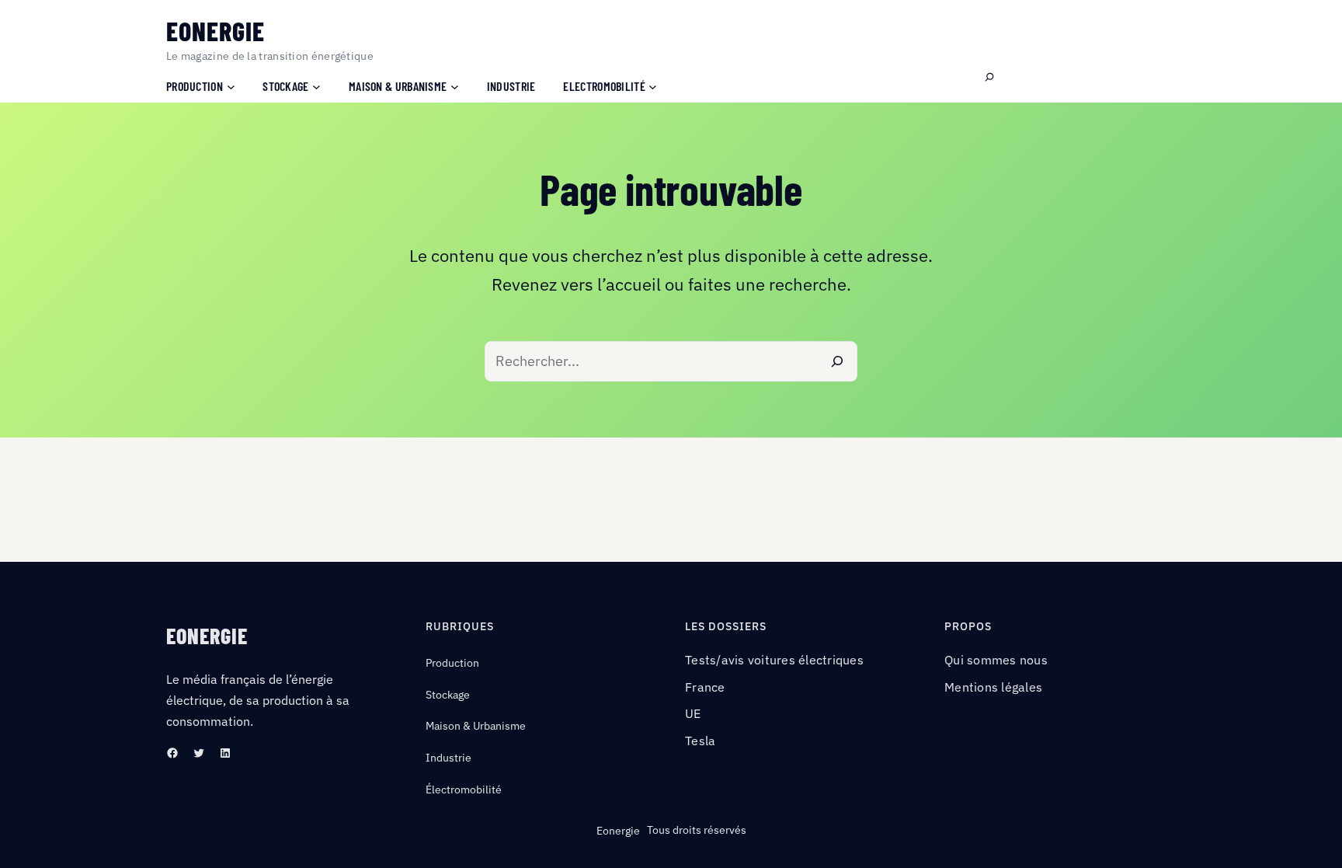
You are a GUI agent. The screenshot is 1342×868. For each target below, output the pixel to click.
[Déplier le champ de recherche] (989, 77)
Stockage (448, 695)
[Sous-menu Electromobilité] (652, 86)
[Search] (837, 361)
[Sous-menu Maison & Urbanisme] (454, 86)
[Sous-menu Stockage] (316, 86)
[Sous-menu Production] (231, 86)
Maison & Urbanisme (476, 726)
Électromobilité (464, 790)
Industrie (448, 758)
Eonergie (215, 31)
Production (452, 663)
